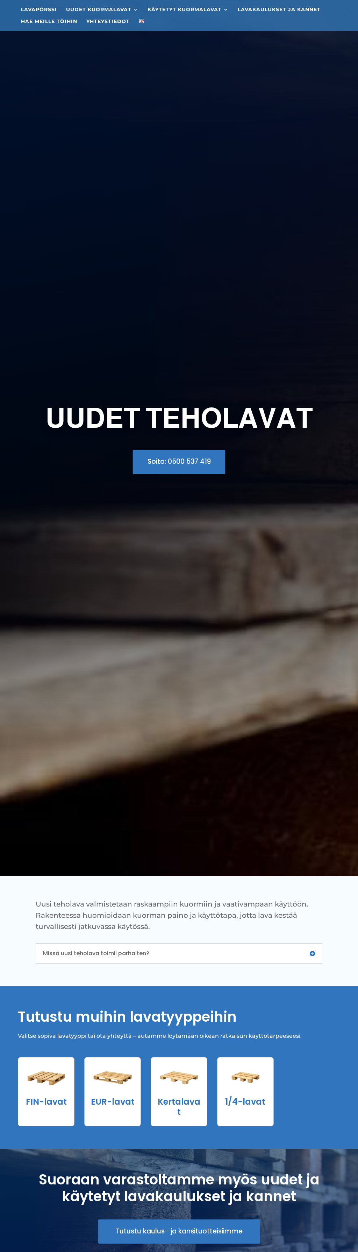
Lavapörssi (39, 10)
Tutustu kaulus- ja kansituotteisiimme (179, 1231)
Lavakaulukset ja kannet (279, 10)
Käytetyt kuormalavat (185, 10)
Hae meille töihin (49, 22)
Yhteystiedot (108, 22)
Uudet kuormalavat (98, 10)
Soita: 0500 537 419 (179, 462)
